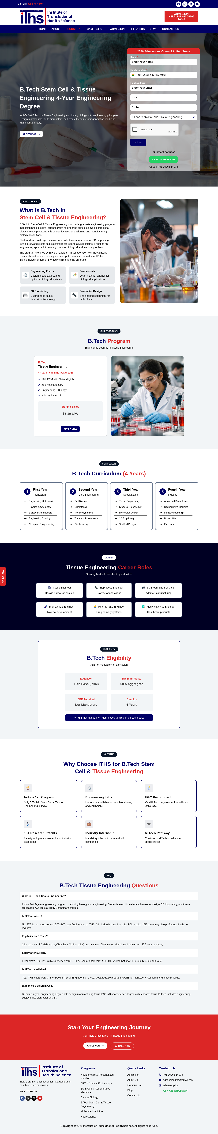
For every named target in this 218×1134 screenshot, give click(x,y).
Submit (138, 142)
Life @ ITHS (137, 29)
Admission (117, 29)
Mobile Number (138, 70)
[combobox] (136, 75)
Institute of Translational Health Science (61, 16)
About (56, 29)
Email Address (138, 83)
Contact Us (170, 29)
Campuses (94, 29)
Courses (71, 29)
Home (43, 29)
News (153, 29)
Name (134, 57)
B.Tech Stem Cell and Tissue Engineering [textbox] (157, 117)
